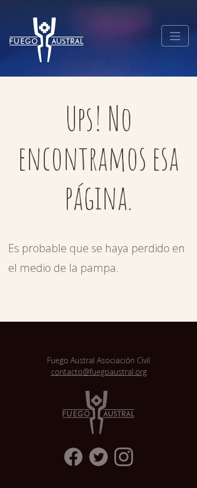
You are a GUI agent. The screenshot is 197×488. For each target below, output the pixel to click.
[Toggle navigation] (175, 36)
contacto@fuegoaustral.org (99, 372)
